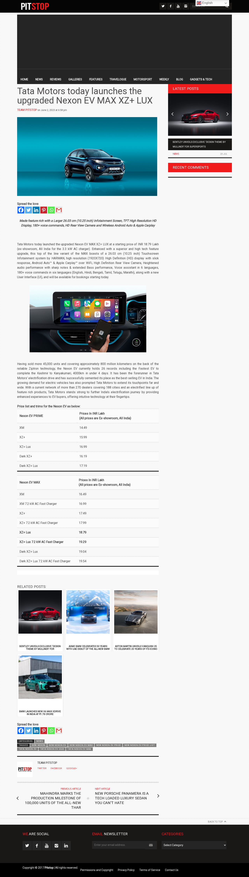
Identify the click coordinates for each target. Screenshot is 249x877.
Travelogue (118, 79)
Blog (179, 79)
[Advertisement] (124, 42)
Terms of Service (149, 870)
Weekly (164, 79)
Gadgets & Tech (201, 79)
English (207, 2)
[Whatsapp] (51, 210)
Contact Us (171, 870)
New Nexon (38, 745)
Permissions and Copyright (96, 870)
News (39, 79)
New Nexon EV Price (108, 745)
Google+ (71, 768)
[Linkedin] (36, 210)
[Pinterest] (43, 210)
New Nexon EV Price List (139, 745)
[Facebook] (21, 210)
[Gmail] (58, 210)
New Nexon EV (57, 745)
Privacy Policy (126, 870)
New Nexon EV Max (81, 745)
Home (24, 79)
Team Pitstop (27, 110)
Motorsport (143, 79)
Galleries (75, 79)
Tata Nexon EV (28, 749)
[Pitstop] (35, 6)
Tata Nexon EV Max (79, 749)
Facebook (56, 768)
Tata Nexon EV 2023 (52, 749)
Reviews (55, 79)
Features (96, 79)
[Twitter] (28, 210)
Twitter (41, 768)
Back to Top (215, 821)
